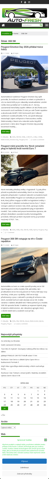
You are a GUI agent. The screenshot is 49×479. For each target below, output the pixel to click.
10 (5, 398)
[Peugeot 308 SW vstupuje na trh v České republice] (24, 265)
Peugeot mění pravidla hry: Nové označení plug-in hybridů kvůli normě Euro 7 (22, 147)
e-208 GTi (29, 137)
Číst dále (5, 131)
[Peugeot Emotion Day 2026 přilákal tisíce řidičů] (24, 74)
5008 (23, 137)
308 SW (18, 137)
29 (38, 405)
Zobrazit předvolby (24, 474)
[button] (45, 440)
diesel (27, 321)
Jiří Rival (15, 152)
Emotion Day (14, 140)
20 (25, 401)
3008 (17, 230)
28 (31, 405)
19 (18, 401)
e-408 (35, 137)
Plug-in (9, 324)
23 (45, 401)
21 (31, 401)
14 (31, 398)
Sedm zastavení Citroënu (11, 345)
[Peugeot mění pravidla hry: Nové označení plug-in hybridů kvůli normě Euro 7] (24, 170)
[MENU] (46, 25)
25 (12, 405)
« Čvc (3, 415)
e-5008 (39, 137)
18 (12, 401)
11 (12, 398)
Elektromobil (5, 140)
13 (25, 398)
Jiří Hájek (15, 53)
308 (21, 230)
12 (18, 398)
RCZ (27, 140)
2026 (13, 137)
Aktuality (5, 137)
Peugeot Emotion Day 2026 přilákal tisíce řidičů (22, 48)
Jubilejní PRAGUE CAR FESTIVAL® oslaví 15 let (19, 355)
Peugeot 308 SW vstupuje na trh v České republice (21, 240)
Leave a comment (38, 140)
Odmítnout (24, 467)
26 (18, 405)
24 (5, 405)
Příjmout (24, 461)
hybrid (35, 230)
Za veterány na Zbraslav (10, 341)
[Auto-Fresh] (24, 21)
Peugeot (22, 140)
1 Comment (10, 232)
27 (25, 405)
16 (45, 398)
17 (5, 401)
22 (38, 401)
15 (38, 398)
